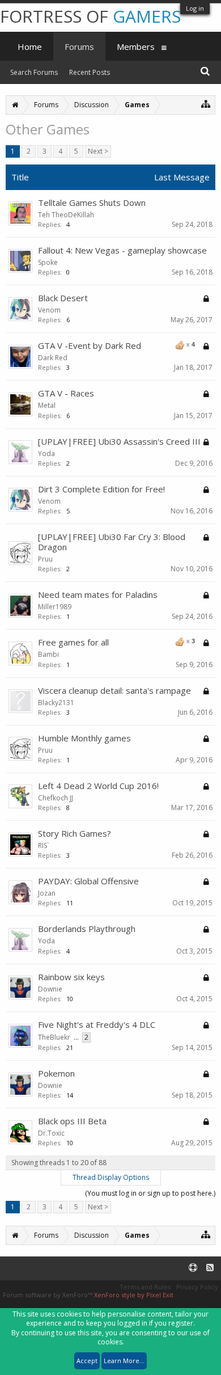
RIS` (43, 845)
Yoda (46, 453)
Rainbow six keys (71, 976)
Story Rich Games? (74, 833)
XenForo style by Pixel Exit (133, 1294)
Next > (98, 151)
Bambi (48, 654)
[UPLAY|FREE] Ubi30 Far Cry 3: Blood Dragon (111, 541)
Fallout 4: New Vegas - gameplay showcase (122, 250)
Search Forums (34, 72)
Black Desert (63, 297)
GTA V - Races (66, 393)
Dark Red (52, 357)
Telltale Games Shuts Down (92, 202)
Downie (50, 989)
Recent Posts (89, 72)
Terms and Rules (145, 1287)
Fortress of (90, 16)
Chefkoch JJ (55, 798)
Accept (86, 1360)
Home (30, 46)
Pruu (45, 559)
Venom (49, 310)
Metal (47, 405)
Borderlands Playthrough (86, 928)
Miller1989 (54, 606)
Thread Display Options (111, 1177)
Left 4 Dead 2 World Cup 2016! (98, 785)
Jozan (47, 893)
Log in (195, 8)
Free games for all (73, 642)
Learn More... (124, 1360)
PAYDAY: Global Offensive (88, 881)
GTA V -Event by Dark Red (89, 345)
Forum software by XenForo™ (48, 1294)
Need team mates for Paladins (98, 594)
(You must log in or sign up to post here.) (150, 1193)
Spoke (48, 262)
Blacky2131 (56, 702)
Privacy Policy (197, 1287)
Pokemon (56, 1073)
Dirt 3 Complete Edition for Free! (101, 489)
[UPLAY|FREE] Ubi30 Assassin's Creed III (119, 441)
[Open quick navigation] (206, 103)
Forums (79, 46)
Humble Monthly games (84, 738)
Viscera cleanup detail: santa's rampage (114, 690)
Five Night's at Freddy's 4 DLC (96, 1024)
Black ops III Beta (72, 1121)
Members (136, 46)
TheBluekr (54, 1037)
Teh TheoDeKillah (66, 215)
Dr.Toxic (51, 1133)
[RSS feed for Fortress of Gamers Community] (210, 1268)
